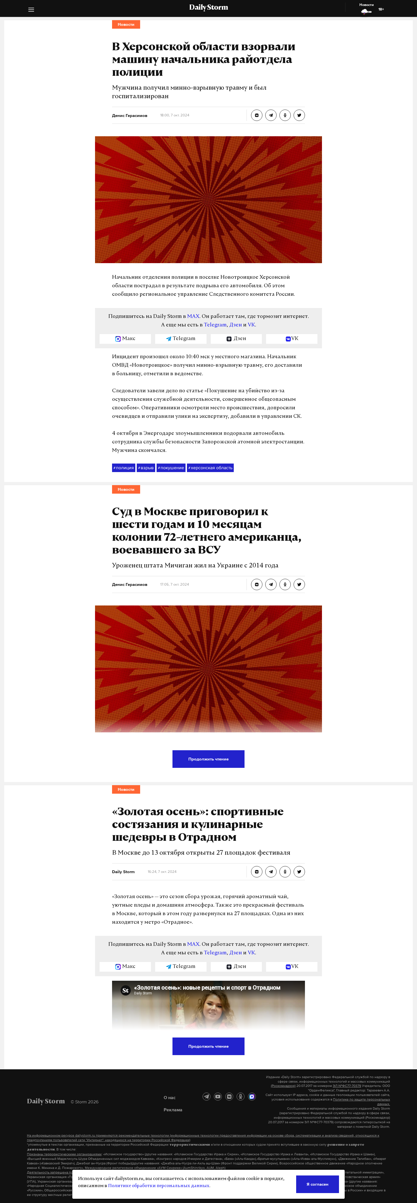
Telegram (215, 325)
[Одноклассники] (241, 1097)
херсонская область (210, 467)
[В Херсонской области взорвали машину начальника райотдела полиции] (256, 115)
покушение (171, 467)
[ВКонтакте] (229, 1097)
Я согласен (317, 1184)
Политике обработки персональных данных (158, 1186)
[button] (31, 10)
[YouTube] (218, 1097)
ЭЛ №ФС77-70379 (347, 1086)
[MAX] (252, 1097)
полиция (123, 467)
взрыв (146, 467)
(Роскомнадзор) (283, 1086)
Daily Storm (208, 8)
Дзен (235, 325)
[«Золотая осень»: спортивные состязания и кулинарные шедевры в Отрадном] (256, 871)
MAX (193, 316)
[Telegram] (206, 1097)
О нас (170, 1097)
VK (251, 325)
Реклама (173, 1109)
